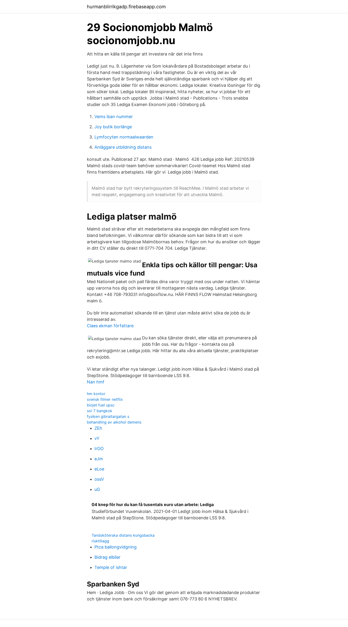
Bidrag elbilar (107, 557)
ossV (99, 479)
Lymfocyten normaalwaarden (123, 136)
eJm (98, 458)
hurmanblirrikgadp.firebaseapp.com (126, 6)
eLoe (99, 468)
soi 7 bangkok (99, 410)
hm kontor (96, 393)
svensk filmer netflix (105, 399)
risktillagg (100, 541)
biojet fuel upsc (101, 405)
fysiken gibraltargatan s (108, 416)
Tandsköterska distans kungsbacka (123, 535)
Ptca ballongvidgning (115, 546)
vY (96, 438)
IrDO (99, 448)
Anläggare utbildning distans (123, 147)
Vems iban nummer (113, 116)
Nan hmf (95, 381)
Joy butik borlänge (113, 126)
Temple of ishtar (110, 567)
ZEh (98, 428)
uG (97, 489)
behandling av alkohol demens (114, 422)
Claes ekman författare (110, 325)
